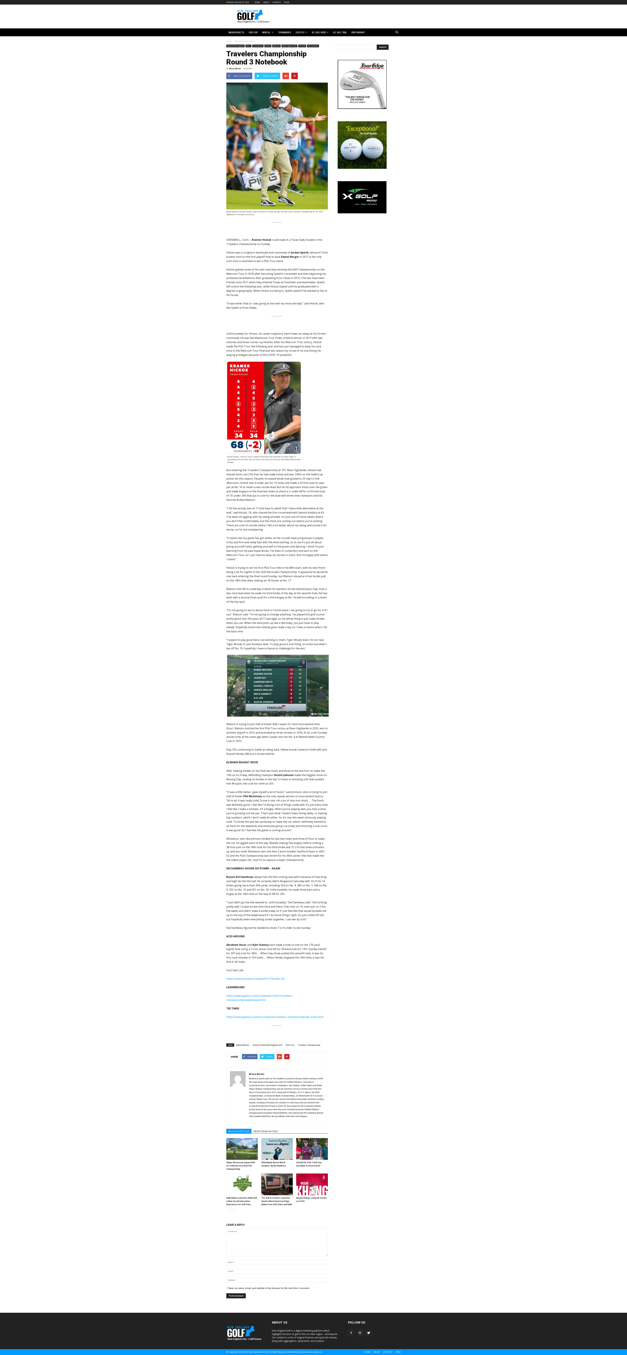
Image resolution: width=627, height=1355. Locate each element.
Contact (277, 2)
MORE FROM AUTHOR (265, 1131)
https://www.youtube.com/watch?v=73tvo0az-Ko (255, 979)
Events (267, 46)
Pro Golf (302, 46)
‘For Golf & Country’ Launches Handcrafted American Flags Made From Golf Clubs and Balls (276, 1201)
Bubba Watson (242, 1045)
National (276, 46)
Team (286, 2)
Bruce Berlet (235, 68)
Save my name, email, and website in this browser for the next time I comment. (269, 1288)
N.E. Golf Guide (319, 32)
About (266, 2)
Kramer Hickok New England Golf (267, 1045)
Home (257, 2)
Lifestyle (300, 32)
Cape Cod (253, 32)
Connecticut (258, 46)
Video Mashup (358, 32)
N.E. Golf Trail (340, 32)
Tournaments (284, 32)
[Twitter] (368, 1333)
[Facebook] (351, 1333)
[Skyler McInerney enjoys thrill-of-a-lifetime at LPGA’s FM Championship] (242, 1149)
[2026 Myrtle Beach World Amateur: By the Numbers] (277, 1149)
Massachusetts (236, 32)
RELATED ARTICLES (238, 1131)
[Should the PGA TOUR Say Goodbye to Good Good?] (312, 1149)
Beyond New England (235, 46)
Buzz (248, 46)
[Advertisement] (341, 16)
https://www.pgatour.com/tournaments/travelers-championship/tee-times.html (274, 1017)
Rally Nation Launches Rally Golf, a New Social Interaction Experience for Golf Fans (241, 1201)
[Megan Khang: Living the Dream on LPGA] (312, 1184)
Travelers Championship (309, 1045)
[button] (397, 32)
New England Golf (289, 46)
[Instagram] (360, 1333)
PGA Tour (290, 1045)
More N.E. (266, 32)
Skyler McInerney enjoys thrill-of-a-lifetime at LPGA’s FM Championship (241, 1165)
